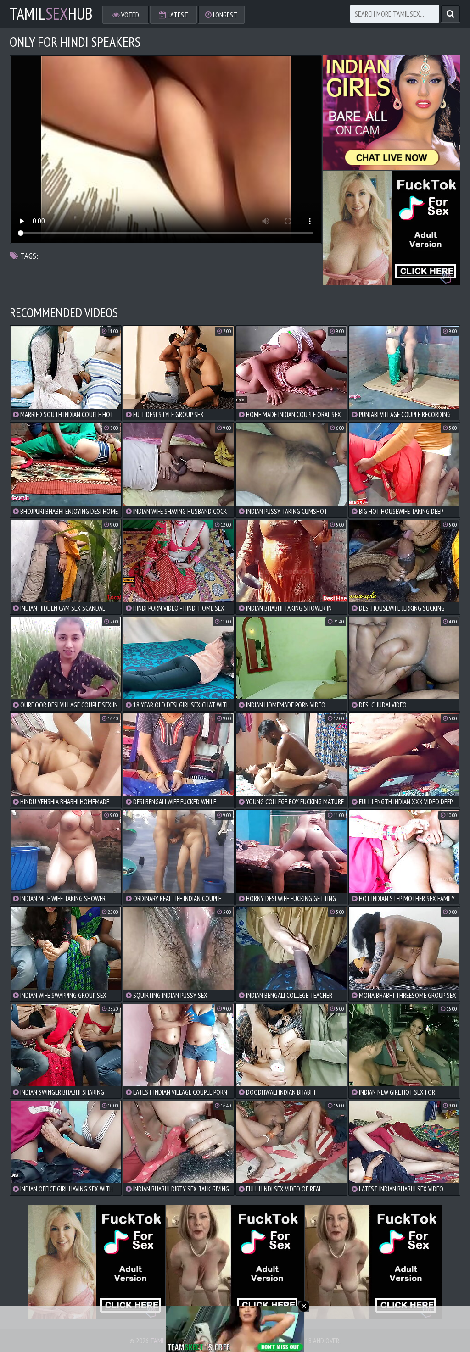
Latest (177, 14)
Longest (224, 14)
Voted (129, 14)
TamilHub (51, 14)
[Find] (450, 14)
